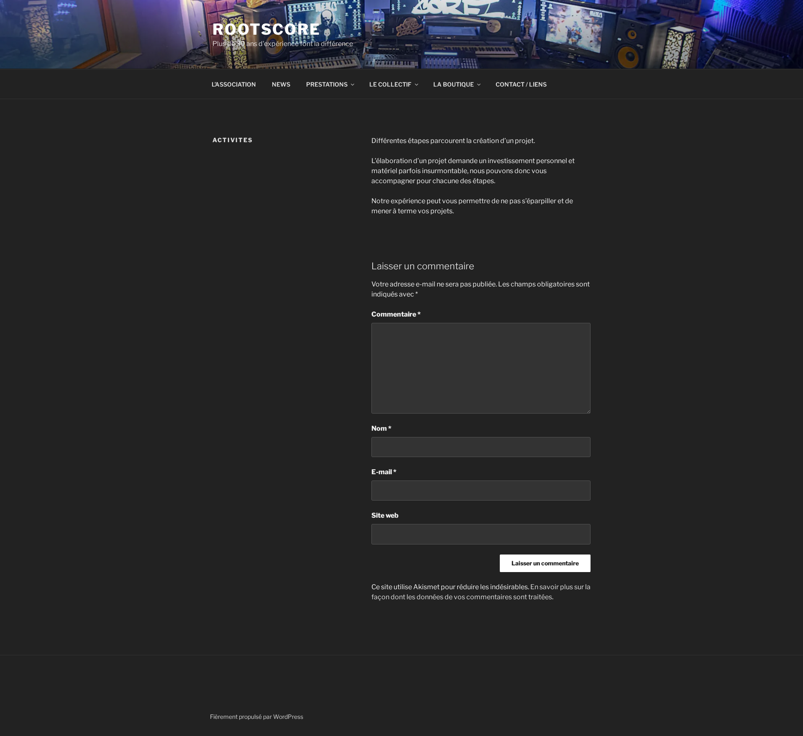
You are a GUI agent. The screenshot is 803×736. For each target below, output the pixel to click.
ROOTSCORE (266, 29)
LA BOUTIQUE (453, 84)
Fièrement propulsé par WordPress (256, 716)
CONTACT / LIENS (521, 84)
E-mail (383, 472)
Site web (385, 515)
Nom (381, 428)
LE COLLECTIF (390, 84)
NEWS (281, 84)
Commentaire (396, 314)
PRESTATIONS (327, 84)
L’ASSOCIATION (234, 84)
